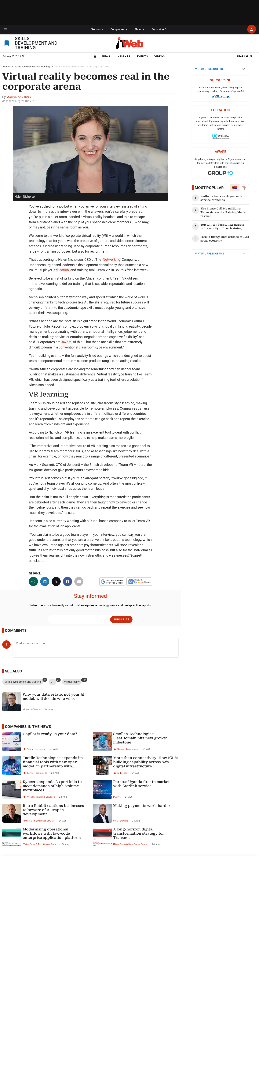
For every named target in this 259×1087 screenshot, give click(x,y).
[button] (5, 29)
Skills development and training (32, 66)
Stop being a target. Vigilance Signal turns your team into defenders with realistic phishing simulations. (220, 163)
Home (6, 66)
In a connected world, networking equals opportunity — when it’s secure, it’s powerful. (220, 89)
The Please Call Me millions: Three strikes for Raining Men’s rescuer (223, 212)
